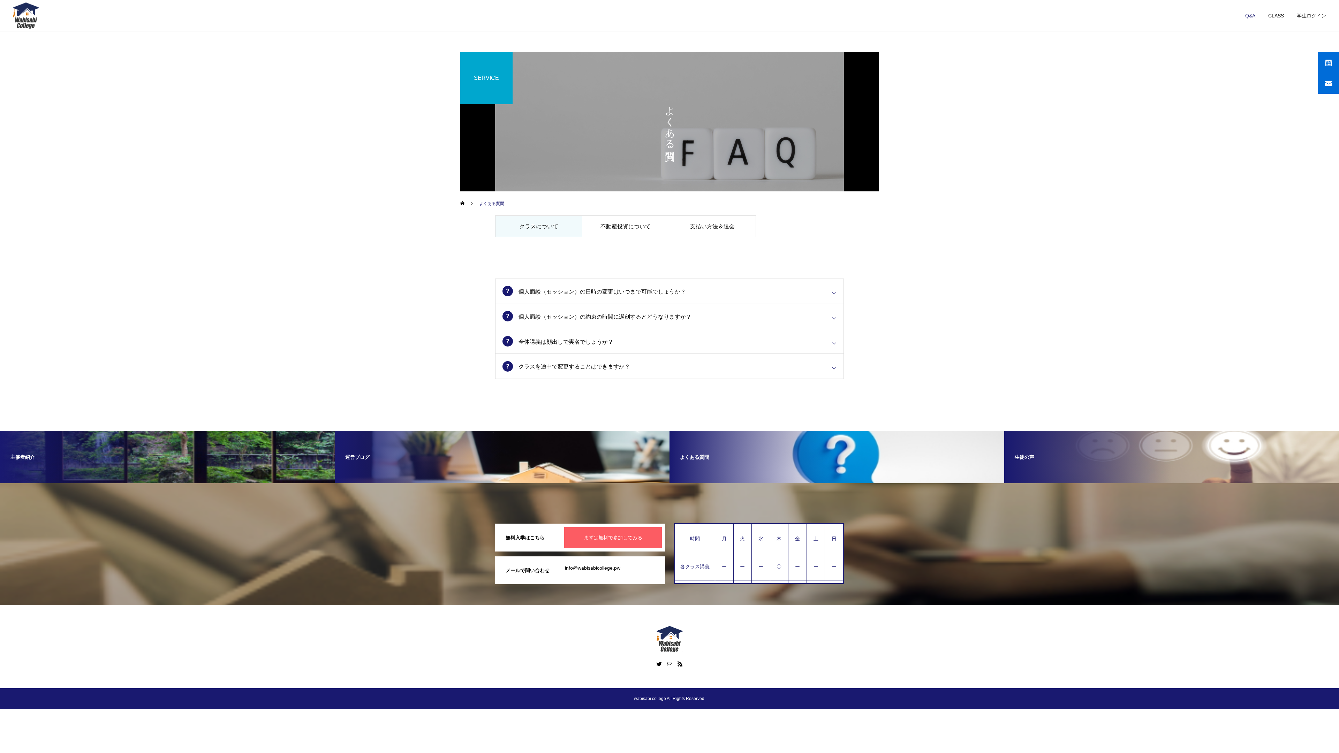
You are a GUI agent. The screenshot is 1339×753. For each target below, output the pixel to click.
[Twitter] (659, 663)
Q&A (1250, 15)
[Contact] (669, 663)
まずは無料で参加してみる (613, 537)
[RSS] (679, 663)
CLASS (1276, 15)
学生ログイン (1311, 15)
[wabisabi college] (26, 15)
